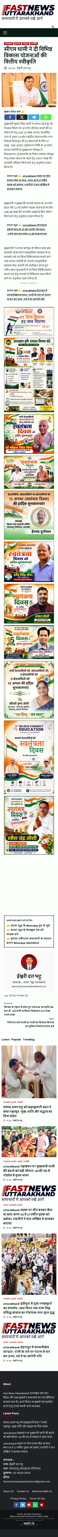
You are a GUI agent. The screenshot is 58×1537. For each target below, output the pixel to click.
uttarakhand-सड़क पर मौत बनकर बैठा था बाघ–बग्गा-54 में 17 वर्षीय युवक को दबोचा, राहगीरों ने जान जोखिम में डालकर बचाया (28, 1216)
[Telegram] (33, 117)
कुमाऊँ (17, 43)
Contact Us (23, 1491)
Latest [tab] (6, 1039)
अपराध (5, 1205)
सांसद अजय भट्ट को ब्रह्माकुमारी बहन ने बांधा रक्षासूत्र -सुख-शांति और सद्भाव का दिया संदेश (27, 1111)
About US (8, 1491)
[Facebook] (10, 117)
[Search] (53, 27)
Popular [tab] (16, 1039)
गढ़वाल (25, 43)
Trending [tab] (29, 1039)
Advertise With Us (42, 1491)
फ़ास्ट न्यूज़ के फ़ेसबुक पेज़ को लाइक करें (25, 932)
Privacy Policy (18, 1498)
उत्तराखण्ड (8, 43)
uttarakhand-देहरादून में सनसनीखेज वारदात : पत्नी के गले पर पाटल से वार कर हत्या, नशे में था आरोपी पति (26, 1352)
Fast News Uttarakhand (32, 1514)
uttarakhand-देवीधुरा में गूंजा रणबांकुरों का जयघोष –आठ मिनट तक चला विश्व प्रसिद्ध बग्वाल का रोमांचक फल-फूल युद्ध (29, 1308)
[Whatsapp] (45, 117)
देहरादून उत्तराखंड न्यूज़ (18, 996)
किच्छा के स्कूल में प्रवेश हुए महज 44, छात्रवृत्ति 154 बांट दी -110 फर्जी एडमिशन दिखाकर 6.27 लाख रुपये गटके (28, 1009)
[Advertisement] (29, 885)
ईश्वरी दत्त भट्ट (24, 68)
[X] (22, 117)
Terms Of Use (37, 1498)
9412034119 (32, 942)
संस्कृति (20, 1102)
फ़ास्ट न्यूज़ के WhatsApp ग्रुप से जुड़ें (30, 925)
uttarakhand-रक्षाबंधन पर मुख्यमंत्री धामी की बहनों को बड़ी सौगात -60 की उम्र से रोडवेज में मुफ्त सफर (29, 1171)
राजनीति (34, 43)
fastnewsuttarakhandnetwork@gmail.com (26, 1481)
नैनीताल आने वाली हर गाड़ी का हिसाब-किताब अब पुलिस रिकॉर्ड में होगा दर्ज (30, 1022)
